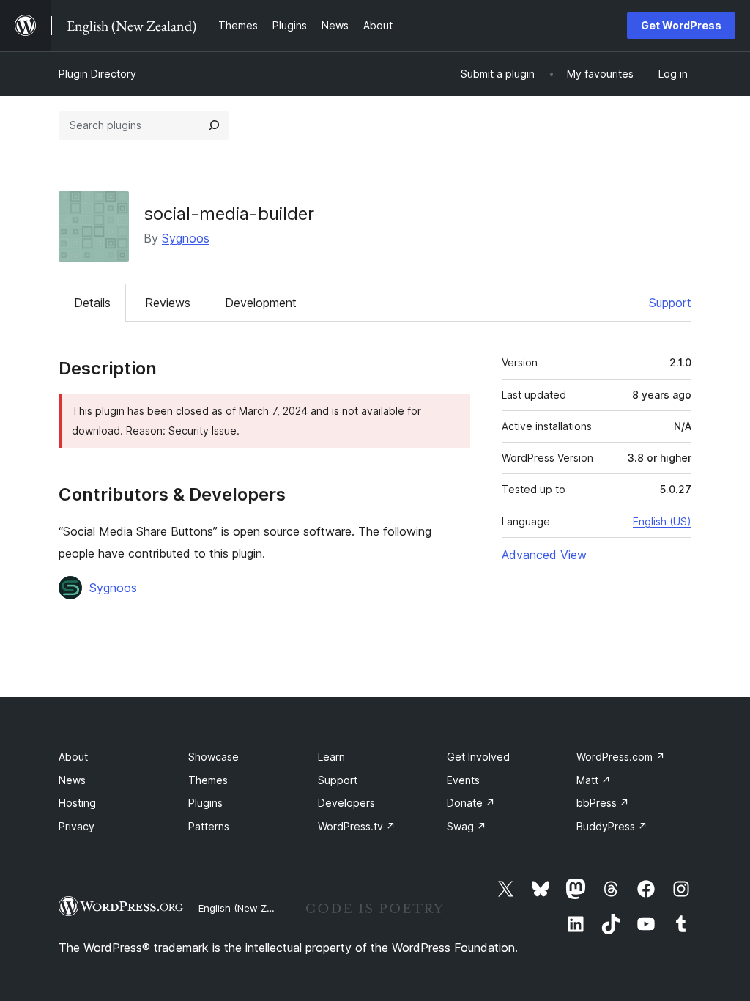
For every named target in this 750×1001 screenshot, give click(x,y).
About (73, 756)
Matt (593, 780)
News (72, 780)
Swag (466, 826)
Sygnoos (185, 238)
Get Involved (478, 756)
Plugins (205, 803)
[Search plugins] (214, 125)
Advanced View (544, 554)
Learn (331, 756)
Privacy (76, 826)
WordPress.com (620, 756)
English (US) (662, 521)
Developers (346, 803)
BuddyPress (611, 826)
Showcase (213, 756)
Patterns (208, 826)
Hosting (77, 803)
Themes (208, 780)
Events (463, 780)
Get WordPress (681, 25)
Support (670, 302)
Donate (471, 803)
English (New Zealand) (249, 908)
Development (261, 302)
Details (92, 302)
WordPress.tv (357, 826)
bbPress (602, 803)
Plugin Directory (97, 73)
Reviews (167, 302)
